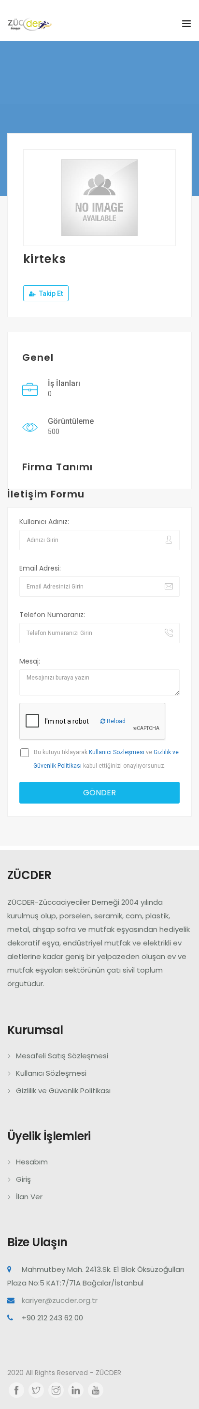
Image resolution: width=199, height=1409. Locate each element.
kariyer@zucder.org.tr (60, 1300)
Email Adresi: (40, 568)
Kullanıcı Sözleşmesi (116, 752)
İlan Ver (29, 1197)
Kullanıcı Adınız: (44, 521)
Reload (115, 721)
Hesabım (32, 1162)
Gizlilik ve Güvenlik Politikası (63, 1090)
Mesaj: (29, 661)
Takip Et (50, 293)
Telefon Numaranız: (52, 614)
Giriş (23, 1179)
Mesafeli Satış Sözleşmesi (62, 1056)
